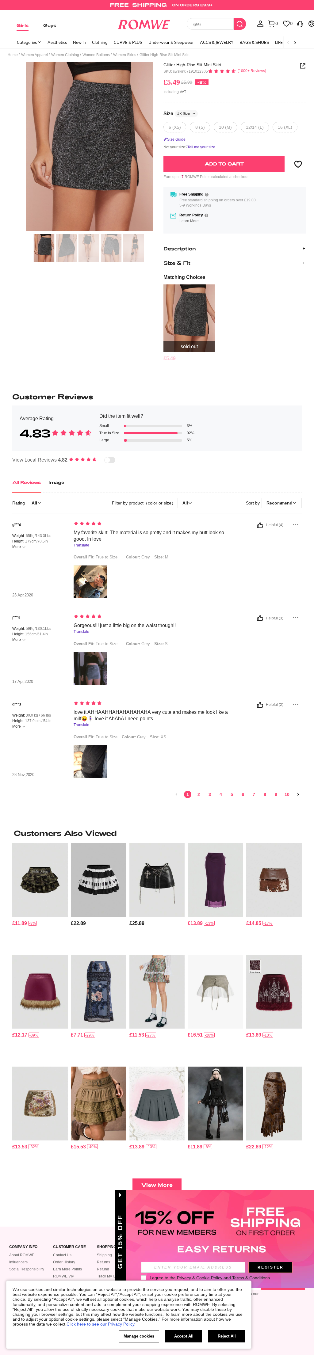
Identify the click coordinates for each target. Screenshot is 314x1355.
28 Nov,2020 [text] (23, 775)
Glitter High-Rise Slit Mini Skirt (192, 64)
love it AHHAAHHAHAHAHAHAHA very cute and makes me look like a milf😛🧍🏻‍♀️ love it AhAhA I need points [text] (151, 715)
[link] (157, 7)
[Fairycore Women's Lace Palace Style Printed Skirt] (157, 992)
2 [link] (198, 794)
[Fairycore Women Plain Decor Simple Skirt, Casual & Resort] (215, 880)
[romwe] (144, 23)
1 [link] (187, 794)
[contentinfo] (169, 358)
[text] (151, 524)
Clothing (100, 42)
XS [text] (158, 737)
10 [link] (287, 794)
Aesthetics (57, 42)
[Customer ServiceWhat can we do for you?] (300, 23)
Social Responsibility (26, 1269)
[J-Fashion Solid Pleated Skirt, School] (157, 1103)
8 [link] (265, 794)
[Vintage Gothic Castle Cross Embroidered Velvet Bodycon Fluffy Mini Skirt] (274, 992)
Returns (103, 1262)
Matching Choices (184, 277)
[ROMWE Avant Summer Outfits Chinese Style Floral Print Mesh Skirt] (98, 992)
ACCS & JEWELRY (216, 42)
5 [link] (232, 794)
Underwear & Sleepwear (171, 42)
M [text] (161, 557)
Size (176, 113)
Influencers (18, 1262)
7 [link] (254, 794)
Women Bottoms (96, 55)
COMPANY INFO (23, 1247)
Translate (81, 545)
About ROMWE (21, 1255)
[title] (157, 833)
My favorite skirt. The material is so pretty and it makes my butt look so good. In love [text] (149, 536)
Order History (64, 1262)
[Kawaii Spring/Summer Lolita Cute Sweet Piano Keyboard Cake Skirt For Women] (98, 880)
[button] (298, 164)
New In (79, 42)
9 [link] (276, 794)
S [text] (161, 644)
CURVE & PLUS (128, 42)
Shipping (104, 1255)
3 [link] (210, 794)
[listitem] (188, 323)
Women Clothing (65, 55)
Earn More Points (67, 1269)
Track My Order (109, 1276)
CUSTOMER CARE (69, 1247)
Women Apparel (34, 55)
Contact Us (62, 1255)
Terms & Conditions (251, 1277)
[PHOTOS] (89, 146)
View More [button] (157, 1185)
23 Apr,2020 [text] (22, 595)
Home (13, 55)
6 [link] (243, 794)
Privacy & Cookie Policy (199, 1277)
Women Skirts (124, 55)
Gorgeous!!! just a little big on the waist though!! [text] (125, 625)
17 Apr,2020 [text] (22, 681)
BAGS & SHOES (254, 42)
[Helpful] (260, 525)
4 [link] (221, 794)
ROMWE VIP (63, 1276)
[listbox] (260, 23)
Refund (103, 1269)
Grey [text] (138, 557)
